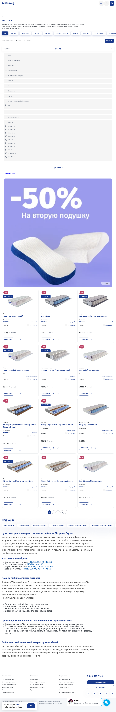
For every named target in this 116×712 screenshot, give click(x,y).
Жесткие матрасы (64, 689)
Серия (10, 96)
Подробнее (8, 339)
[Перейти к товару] (20, 316)
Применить (58, 167)
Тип (9, 112)
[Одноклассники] (88, 693)
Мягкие (75, 33)
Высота (10, 86)
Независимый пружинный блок (102, 525)
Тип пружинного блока (15, 60)
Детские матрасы (64, 679)
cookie (18, 705)
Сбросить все (9, 174)
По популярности (7, 40)
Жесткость (11, 65)
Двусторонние (24, 525)
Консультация (100, 687)
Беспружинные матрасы (66, 692)
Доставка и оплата (8, 679)
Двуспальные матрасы (66, 684)
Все (5, 33)
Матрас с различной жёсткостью (18, 101)
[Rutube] (112, 693)
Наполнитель (12, 91)
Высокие (37, 33)
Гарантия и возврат (8, 692)
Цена (9, 55)
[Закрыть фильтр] (111, 49)
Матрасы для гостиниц (37, 682)
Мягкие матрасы (64, 687)
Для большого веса (39, 525)
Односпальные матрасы (67, 682)
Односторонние (9, 525)
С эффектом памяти (57, 525)
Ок (31, 706)
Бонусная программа (9, 684)
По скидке (27, 40)
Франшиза (33, 689)
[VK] (94, 693)
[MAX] (100, 693)
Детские (13, 33)
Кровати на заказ (7, 689)
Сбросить (7, 49)
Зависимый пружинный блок (77, 525)
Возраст (10, 81)
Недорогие (25, 33)
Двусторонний (12, 70)
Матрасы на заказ (7, 687)
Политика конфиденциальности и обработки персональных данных (50, 702)
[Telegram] (106, 693)
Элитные (48, 33)
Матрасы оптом (35, 679)
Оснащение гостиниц (37, 684)
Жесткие (86, 33)
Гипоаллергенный (13, 117)
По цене (18, 40)
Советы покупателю (8, 682)
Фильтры (109, 40)
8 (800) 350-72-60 (95, 676)
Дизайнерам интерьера (37, 687)
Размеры (10, 122)
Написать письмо (100, 682)
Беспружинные (99, 33)
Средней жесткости (62, 33)
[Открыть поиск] (101, 3)
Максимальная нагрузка (15, 76)
